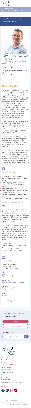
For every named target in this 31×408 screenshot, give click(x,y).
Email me (15, 321)
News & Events (5, 360)
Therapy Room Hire (7, 375)
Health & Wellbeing (7, 372)
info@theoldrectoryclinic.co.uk (12, 382)
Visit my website (15, 326)
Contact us (4, 362)
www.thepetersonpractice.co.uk (16, 74)
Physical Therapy (6, 370)
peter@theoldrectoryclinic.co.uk (16, 71)
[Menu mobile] (28, 3)
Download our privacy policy (9, 400)
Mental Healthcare (6, 367)
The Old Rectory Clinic (6, 3)
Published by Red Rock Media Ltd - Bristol (12, 402)
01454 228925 (7, 380)
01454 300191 (10, 317)
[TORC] (8, 350)
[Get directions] (26, 336)
